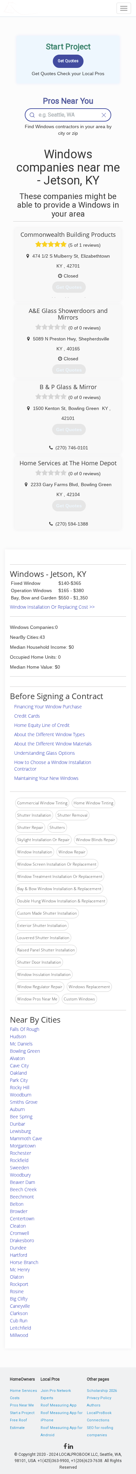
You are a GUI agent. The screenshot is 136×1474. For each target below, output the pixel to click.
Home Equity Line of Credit (42, 725)
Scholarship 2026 (102, 1391)
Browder (18, 1211)
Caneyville (20, 1306)
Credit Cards (27, 716)
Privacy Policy (99, 1398)
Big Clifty (18, 1299)
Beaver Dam (22, 1182)
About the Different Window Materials (53, 743)
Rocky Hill (19, 1087)
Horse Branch (24, 1262)
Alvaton (17, 1058)
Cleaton (18, 1226)
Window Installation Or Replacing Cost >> (52, 607)
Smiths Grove (24, 1102)
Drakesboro (22, 1240)
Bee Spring (21, 1116)
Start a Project (22, 1413)
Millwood (19, 1335)
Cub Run (18, 1320)
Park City (19, 1080)
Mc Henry (20, 1269)
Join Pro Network (56, 1391)
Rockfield (19, 1160)
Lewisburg (20, 1131)
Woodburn (20, 1095)
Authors (93, 1405)
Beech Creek (23, 1189)
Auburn (17, 1109)
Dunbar (17, 1124)
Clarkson (19, 1313)
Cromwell (19, 1233)
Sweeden (19, 1167)
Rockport (19, 1284)
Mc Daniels (21, 1044)
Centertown (22, 1218)
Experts (47, 1398)
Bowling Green (25, 1051)
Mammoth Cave (26, 1138)
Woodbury (20, 1175)
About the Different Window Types (49, 734)
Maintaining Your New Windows (46, 778)
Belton (16, 1204)
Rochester (20, 1153)
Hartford (18, 1255)
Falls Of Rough (24, 1029)
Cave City (19, 1065)
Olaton (17, 1277)
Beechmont (22, 1197)
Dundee (18, 1248)
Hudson (18, 1036)
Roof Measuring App (59, 1405)
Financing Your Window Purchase (48, 706)
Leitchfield (20, 1328)
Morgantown (23, 1146)
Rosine (17, 1291)
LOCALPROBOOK (41, 8)
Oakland (18, 1073)
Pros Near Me (22, 1405)
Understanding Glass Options (44, 753)
